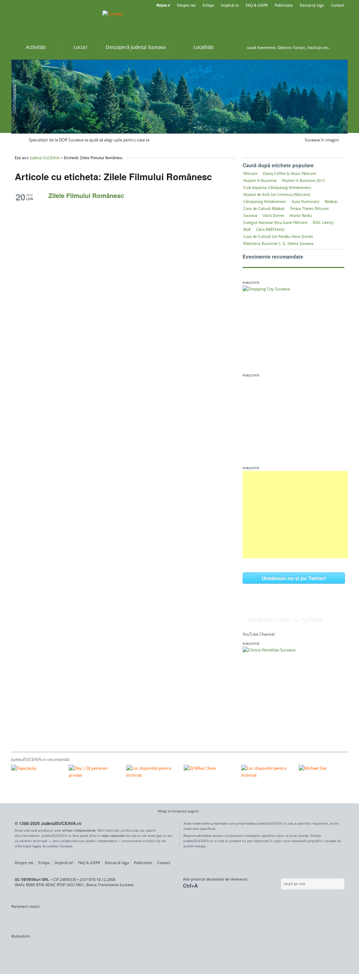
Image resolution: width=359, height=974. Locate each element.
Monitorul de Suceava (25, 920)
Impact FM (165, 920)
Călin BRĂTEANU (270, 229)
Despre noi (186, 5)
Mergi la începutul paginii (178, 811)
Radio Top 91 (242, 920)
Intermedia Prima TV (195, 920)
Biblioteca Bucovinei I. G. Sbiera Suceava (278, 243)
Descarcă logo (312, 5)
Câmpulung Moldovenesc (264, 201)
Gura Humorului (305, 201)
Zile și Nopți (308, 920)
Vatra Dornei (273, 215)
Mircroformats (70, 949)
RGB (247, 229)
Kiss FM (217, 920)
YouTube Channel (259, 634)
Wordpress (28, 949)
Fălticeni (250, 173)
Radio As (334, 920)
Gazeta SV (127, 920)
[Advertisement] (295, 514)
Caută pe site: (280, 883)
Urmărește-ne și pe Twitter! (294, 577)
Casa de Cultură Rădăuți (264, 208)
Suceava (250, 215)
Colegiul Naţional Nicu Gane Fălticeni (275, 222)
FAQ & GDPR (256, 5)
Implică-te (230, 5)
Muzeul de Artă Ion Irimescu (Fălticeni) (276, 194)
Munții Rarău (301, 215)
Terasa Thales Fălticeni (309, 208)
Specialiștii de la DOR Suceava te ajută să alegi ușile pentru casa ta (89, 141)
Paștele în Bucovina (260, 180)
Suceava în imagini (322, 139)
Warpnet (275, 920)
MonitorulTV (62, 920)
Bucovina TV (96, 920)
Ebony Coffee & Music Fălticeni (289, 173)
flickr (105, 949)
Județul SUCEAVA (53, 21)
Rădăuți (331, 201)
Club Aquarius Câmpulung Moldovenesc (277, 187)
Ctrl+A (190, 885)
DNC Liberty (323, 222)
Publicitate (284, 5)
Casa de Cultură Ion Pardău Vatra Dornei (278, 236)
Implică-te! (63, 862)
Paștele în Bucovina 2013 (303, 180)
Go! (341, 47)
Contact (337, 5)
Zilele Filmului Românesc (86, 195)
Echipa (208, 5)
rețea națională (112, 835)
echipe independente (78, 830)
